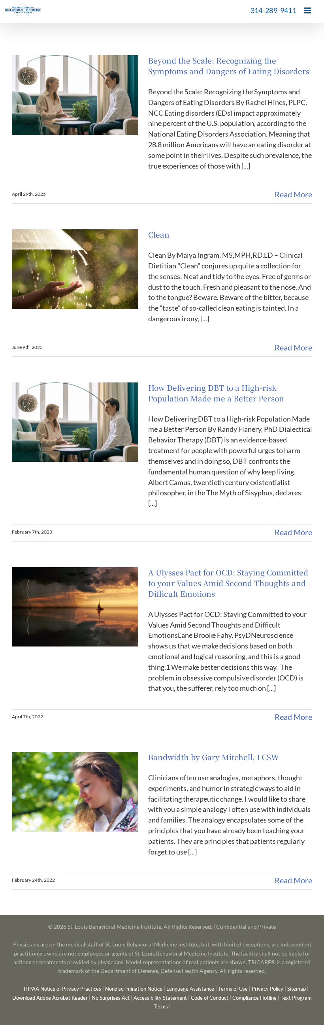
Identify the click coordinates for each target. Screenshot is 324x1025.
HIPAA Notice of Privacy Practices (62, 989)
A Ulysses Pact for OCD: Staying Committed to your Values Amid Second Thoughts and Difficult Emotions (228, 583)
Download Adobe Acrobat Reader (50, 998)
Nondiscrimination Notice (133, 989)
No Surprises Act (111, 998)
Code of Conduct (209, 998)
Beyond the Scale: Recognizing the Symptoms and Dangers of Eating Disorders (228, 65)
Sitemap (296, 989)
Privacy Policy (267, 989)
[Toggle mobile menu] (308, 10)
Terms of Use (233, 989)
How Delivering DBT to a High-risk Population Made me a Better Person (216, 392)
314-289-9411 (273, 10)
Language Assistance (190, 989)
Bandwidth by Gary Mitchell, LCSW (213, 756)
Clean (159, 234)
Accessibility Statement (160, 998)
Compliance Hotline (254, 998)
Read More (293, 194)
